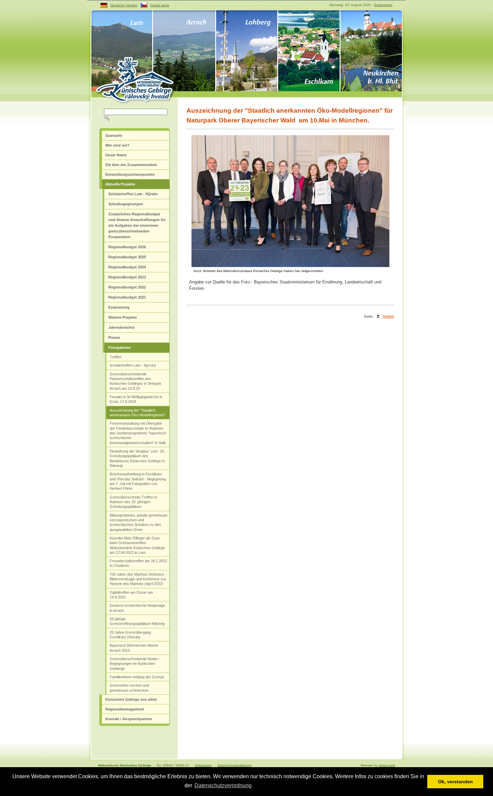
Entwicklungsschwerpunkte (130, 174)
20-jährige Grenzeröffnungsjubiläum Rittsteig (137, 621)
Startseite (113, 136)
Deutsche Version (124, 5)
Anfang (388, 316)
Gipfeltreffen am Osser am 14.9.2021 (131, 594)
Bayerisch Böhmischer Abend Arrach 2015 (134, 647)
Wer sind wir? (117, 145)
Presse (114, 337)
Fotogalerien (119, 348)
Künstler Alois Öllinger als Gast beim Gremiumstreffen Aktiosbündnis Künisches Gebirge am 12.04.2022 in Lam (137, 545)
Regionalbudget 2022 (127, 287)
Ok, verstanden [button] (455, 781)
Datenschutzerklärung (235, 765)
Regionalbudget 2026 (127, 247)
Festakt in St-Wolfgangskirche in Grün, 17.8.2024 (136, 399)
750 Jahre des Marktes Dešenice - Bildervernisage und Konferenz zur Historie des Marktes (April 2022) (138, 579)
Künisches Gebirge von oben (131, 699)
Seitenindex (383, 5)
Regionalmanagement (124, 709)
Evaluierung (118, 307)
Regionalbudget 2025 (127, 257)
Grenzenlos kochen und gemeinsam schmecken (129, 687)
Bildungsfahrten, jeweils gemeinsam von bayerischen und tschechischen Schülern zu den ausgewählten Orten (138, 522)
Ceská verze (159, 5)
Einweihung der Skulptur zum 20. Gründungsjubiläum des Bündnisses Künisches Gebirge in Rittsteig (137, 458)
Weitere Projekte (122, 317)
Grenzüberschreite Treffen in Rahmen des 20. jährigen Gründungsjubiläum (133, 502)
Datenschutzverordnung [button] (223, 785)
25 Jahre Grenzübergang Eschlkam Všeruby (130, 634)
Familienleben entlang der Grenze (137, 677)
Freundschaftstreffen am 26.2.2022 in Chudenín (138, 563)
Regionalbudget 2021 (127, 297)
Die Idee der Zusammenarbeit (131, 165)
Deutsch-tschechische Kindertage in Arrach (137, 607)
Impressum (203, 765)
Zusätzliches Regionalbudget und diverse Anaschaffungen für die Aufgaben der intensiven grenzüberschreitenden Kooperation (137, 225)
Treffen (115, 357)
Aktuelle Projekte (120, 184)
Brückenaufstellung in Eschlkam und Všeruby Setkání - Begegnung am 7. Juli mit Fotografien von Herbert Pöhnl (138, 481)
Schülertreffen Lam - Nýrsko (133, 194)
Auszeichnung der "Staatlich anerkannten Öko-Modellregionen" (137, 412)
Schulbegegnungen (125, 204)
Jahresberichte (121, 327)
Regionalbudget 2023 (127, 277)
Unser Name (116, 155)
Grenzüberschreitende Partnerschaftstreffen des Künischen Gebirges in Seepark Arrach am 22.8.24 (135, 381)
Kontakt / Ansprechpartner (128, 719)
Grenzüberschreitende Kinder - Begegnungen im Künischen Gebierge (135, 664)
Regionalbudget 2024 (127, 267)
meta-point (387, 765)
